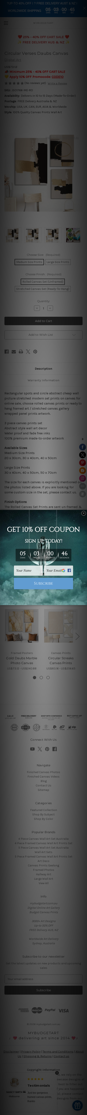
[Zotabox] (84, 601)
